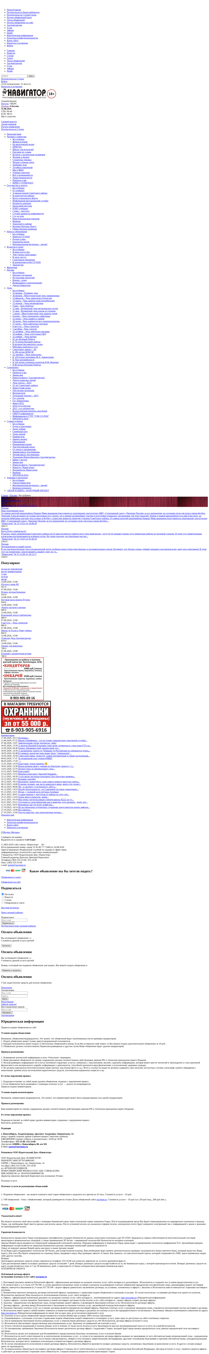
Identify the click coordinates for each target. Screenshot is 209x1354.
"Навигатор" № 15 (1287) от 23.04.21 (19, 505)
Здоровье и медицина (17, 477)
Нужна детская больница (13, 592)
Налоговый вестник (22, 206)
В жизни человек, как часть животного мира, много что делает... (49, 784)
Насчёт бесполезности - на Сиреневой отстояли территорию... (48, 789)
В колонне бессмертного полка (28, 344)
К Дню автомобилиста (23, 360)
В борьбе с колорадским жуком (16, 653)
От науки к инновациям (24, 449)
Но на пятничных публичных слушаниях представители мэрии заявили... (54, 807)
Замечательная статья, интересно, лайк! (37, 743)
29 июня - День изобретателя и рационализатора (36, 321)
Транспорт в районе (22, 224)
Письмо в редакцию (22, 275)
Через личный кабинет (12, 912)
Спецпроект (13, 367)
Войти (10, 45)
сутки (4, 574)
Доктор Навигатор (22, 285)
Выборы (17, 221)
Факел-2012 (18, 403)
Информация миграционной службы (30, 201)
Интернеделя (19, 393)
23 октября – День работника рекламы (31, 331)
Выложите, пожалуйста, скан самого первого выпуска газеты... (49, 781)
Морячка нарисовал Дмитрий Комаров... (38, 774)
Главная (17, 10)
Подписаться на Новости (19, 12)
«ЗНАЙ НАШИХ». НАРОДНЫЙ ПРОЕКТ (28, 490)
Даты (9, 288)
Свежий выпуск (9, 121)
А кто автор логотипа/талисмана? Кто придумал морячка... (46, 776)
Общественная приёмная (25, 229)
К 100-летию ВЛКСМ (23, 352)
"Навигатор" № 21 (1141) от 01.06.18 (19, 539)
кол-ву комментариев (11, 571)
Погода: (5, 103)
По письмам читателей (24, 277)
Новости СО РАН (21, 236)
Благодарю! (23, 771)
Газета (29, 17)
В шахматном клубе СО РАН (27, 262)
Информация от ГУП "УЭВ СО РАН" (31, 416)
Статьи (33, 15)
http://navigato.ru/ (129, 1297)
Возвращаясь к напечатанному (27, 283)
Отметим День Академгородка (16, 638)
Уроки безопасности (22, 177)
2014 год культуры (21, 406)
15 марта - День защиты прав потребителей (34, 301)
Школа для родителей (23, 149)
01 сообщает (18, 190)
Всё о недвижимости (23, 175)
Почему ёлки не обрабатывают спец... (36, 769)
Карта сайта (12, 40)
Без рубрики (18, 139)
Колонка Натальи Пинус (24, 226)
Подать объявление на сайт (20, 22)
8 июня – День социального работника (31, 316)
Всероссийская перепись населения (30, 411)
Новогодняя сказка (22, 388)
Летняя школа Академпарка (26, 454)
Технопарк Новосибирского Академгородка (34, 457)
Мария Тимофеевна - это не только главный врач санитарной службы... (52, 740)
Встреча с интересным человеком (29, 154)
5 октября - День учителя (25, 329)
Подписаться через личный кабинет (18, 926)
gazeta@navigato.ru (17, 865)
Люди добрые (19, 429)
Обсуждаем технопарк (23, 390)
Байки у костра (20, 460)
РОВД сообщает (20, 208)
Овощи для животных (12, 646)
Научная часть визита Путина (15, 600)
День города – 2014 (22, 383)
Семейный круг (20, 431)
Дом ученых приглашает (24, 254)
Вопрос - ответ (20, 280)
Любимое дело (20, 165)
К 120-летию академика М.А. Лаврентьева (33, 357)
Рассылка (9, 894)
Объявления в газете (14, 903)
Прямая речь (19, 436)
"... (19, 761)
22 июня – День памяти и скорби (28, 318)
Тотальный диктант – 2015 (25, 395)
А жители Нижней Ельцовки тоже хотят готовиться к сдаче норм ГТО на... (54, 745)
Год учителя (18, 398)
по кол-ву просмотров (11, 569)
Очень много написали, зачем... (33, 797)
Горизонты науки (21, 242)
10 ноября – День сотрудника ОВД (29, 334)
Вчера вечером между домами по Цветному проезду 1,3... (46, 766)
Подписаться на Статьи (18, 15)
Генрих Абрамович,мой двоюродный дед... (39, 748)
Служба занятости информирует (28, 213)
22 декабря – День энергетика (27, 354)
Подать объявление (16, 17)
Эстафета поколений (23, 167)
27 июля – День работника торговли (30, 324)
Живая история (20, 142)
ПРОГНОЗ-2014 (20, 418)
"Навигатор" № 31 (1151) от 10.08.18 (19, 523)
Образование (19, 442)
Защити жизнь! (20, 439)
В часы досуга (19, 257)
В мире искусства (21, 252)
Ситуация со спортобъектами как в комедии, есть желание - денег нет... (53, 802)
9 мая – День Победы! (23, 306)
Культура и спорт (15, 247)
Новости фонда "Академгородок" (29, 377)
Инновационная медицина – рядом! (30, 244)
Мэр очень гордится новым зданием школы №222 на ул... (46, 799)
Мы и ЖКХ (18, 170)
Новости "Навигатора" (24, 467)
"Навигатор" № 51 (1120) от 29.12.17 (19, 554)
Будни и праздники (22, 426)
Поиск (10, 10)
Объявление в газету (11, 877)
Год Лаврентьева (21, 401)
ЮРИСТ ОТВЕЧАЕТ (23, 183)
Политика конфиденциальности (22, 38)
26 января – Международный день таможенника (36, 295)
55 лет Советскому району (25, 385)
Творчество (18, 265)
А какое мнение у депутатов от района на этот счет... (43, 794)
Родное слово (19, 239)
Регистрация (7, 1001)
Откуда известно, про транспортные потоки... (40, 812)
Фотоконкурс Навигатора (25, 470)
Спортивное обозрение (24, 260)
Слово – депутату (21, 211)
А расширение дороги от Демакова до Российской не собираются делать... (54, 751)
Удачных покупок (21, 172)
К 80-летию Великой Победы (27, 365)
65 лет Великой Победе (24, 339)
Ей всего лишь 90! (10, 584)
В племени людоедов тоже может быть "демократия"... (44, 753)
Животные (12, 267)
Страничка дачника (22, 160)
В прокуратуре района (23, 195)
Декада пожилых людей (24, 380)
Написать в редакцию (17, 43)
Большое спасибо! (27, 779)
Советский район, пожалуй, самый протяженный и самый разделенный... (54, 756)
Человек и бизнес (21, 157)
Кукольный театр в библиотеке (16, 615)
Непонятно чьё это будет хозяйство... (36, 804)
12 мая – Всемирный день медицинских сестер (35, 308)
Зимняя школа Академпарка (26, 452)
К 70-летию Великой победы (27, 342)
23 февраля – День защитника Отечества (32, 298)
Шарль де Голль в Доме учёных (16, 630)
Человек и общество (16, 136)
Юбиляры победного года (25, 347)
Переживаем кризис (22, 444)
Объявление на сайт (11, 882)
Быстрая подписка (10, 907)
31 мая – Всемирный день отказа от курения (34, 311)
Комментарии (8, 735)
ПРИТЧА (17, 147)
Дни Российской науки (24, 447)
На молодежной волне (23, 144)
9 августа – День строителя (26, 326)
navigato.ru (102, 1199)
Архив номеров (8, 124)
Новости (35, 12)
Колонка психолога (22, 488)
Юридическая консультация (26, 219)
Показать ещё (7, 815)
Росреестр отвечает (22, 203)
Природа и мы (19, 180)
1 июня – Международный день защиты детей (35, 313)
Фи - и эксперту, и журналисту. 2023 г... (37, 787)
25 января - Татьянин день (25, 293)
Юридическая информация (20, 35)
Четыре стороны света (23, 162)
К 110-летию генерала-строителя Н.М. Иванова (36, 362)
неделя (4, 576)
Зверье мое (18, 375)
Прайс (10, 33)
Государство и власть (17, 185)
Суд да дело (18, 216)
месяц (4, 579)
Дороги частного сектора (13, 607)
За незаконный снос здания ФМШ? (35, 758)
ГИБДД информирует (23, 413)
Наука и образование (17, 231)
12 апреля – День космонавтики (28, 303)
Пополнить (6, 987)
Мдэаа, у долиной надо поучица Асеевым (38, 792)
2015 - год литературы (23, 408)
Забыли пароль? (9, 1004)
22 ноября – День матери (25, 336)
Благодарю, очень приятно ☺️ (32, 763)
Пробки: (5, 106)
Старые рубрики (15, 421)
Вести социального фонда (25, 198)
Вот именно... (25, 810)
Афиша (10, 30)
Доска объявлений (16, 20)
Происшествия (14, 134)
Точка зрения (19, 434)
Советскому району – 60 (24, 349)
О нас (9, 27)
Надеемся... (23, 738)
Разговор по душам (22, 152)
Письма (10, 270)
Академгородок (14, 25)
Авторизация (7, 1015)
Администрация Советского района (30, 193)
